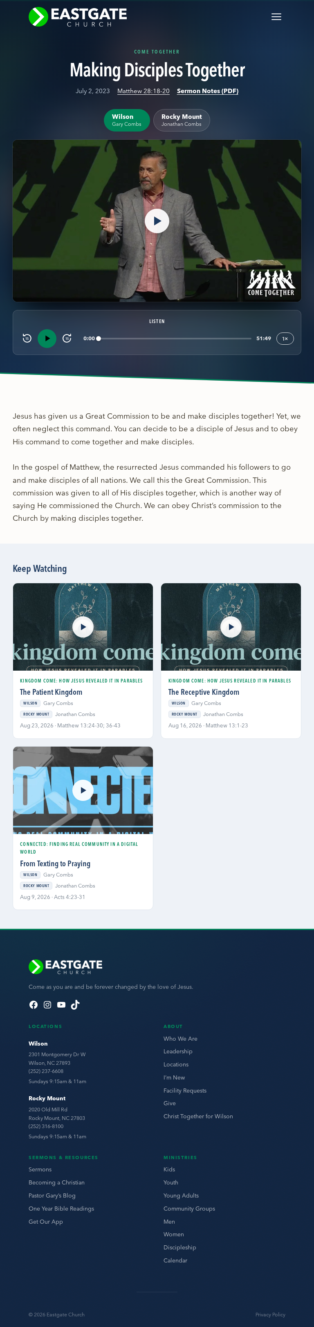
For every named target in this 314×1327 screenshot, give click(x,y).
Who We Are (180, 1038)
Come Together (157, 51)
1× (285, 338)
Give (170, 1103)
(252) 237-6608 (46, 1071)
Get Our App (46, 1221)
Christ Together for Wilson (198, 1116)
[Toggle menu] (276, 17)
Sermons (40, 1169)
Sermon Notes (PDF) (207, 91)
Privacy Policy (270, 1314)
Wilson (38, 1043)
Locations (176, 1064)
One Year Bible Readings (61, 1208)
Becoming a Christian (57, 1182)
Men (169, 1221)
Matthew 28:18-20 (143, 91)
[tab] (127, 120)
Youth (171, 1182)
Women (174, 1234)
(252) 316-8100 (46, 1126)
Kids (169, 1169)
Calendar (175, 1260)
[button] (157, 221)
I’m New (174, 1077)
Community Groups (189, 1208)
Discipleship (180, 1247)
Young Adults (181, 1195)
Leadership (178, 1051)
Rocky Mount (47, 1098)
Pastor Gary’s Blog (52, 1195)
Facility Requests (185, 1090)
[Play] (47, 338)
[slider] (175, 338)
